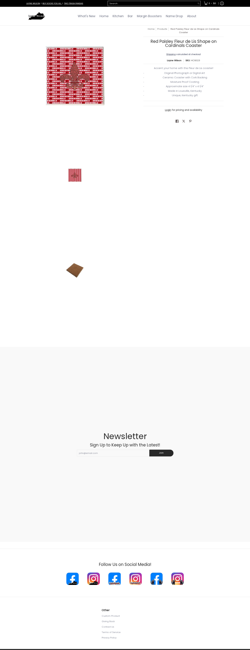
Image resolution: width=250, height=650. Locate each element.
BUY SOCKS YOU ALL (52, 3)
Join (161, 452)
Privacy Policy (109, 637)
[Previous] (28, 76)
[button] (177, 121)
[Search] (198, 3)
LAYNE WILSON (33, 3)
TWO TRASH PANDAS (73, 3)
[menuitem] (210, 3)
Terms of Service (111, 632)
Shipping (171, 54)
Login (168, 110)
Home (151, 29)
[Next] (121, 76)
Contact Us (108, 626)
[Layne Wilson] (36, 16)
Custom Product (111, 616)
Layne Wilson (174, 60)
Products (162, 29)
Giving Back (108, 621)
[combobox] (152, 3)
